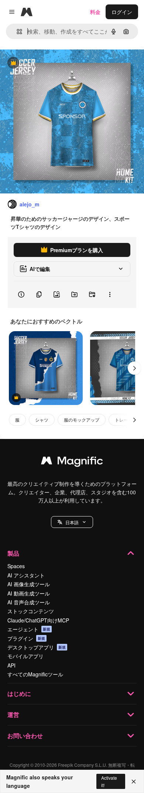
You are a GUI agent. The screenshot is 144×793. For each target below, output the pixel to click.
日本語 (72, 522)
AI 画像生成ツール (28, 584)
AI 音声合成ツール (28, 602)
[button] (72, 522)
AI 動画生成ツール (28, 593)
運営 (13, 714)
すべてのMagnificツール (35, 674)
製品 (13, 553)
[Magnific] (72, 462)
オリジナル (51, 63)
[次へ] (134, 368)
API (11, 665)
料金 (95, 12)
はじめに (19, 693)
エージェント (28, 629)
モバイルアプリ (25, 656)
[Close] (134, 781)
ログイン (122, 12)
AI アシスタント (26, 575)
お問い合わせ (25, 735)
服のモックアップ (81, 419)
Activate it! (109, 781)
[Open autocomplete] (16, 31)
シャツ (41, 419)
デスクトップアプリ (36, 647)
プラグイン (26, 638)
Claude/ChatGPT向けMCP (38, 620)
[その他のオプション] (109, 294)
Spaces (16, 566)
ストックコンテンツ (30, 611)
